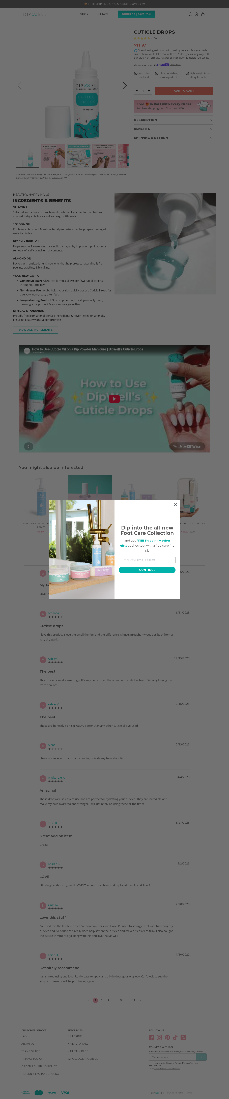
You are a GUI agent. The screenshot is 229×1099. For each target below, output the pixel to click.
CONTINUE (147, 570)
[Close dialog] (176, 504)
